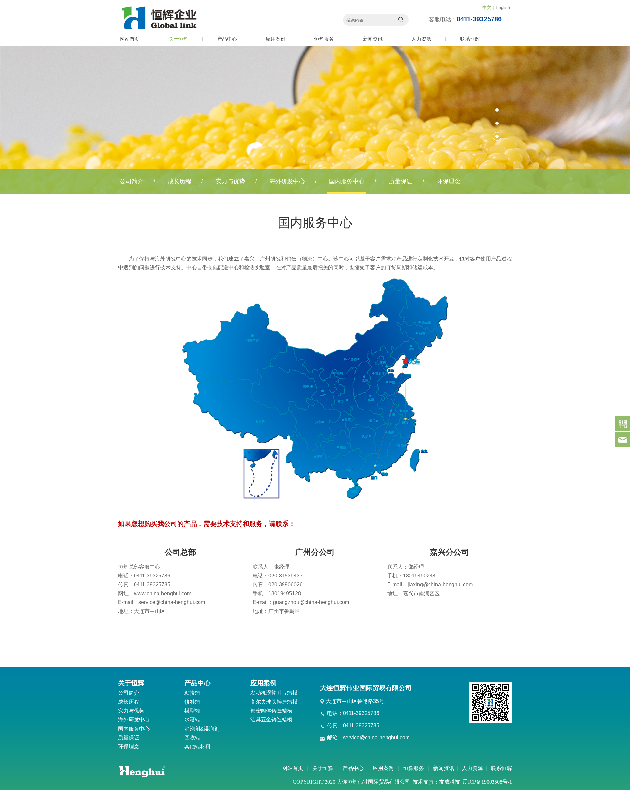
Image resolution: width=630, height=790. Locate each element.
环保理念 (448, 181)
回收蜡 (192, 737)
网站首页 (129, 39)
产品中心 (227, 39)
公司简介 (131, 181)
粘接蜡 (192, 693)
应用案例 (275, 39)
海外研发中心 (287, 181)
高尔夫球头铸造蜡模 (274, 702)
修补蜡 (192, 702)
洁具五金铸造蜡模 (271, 719)
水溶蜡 (192, 719)
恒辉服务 (324, 39)
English (503, 7)
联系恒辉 (470, 39)
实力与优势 (230, 181)
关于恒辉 (178, 39)
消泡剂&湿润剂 (202, 729)
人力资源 (421, 39)
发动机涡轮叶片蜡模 (274, 693)
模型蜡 (192, 710)
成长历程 (179, 181)
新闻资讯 (373, 39)
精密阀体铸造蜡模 (271, 710)
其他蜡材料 (197, 746)
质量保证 (400, 181)
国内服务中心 (347, 181)
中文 (486, 7)
